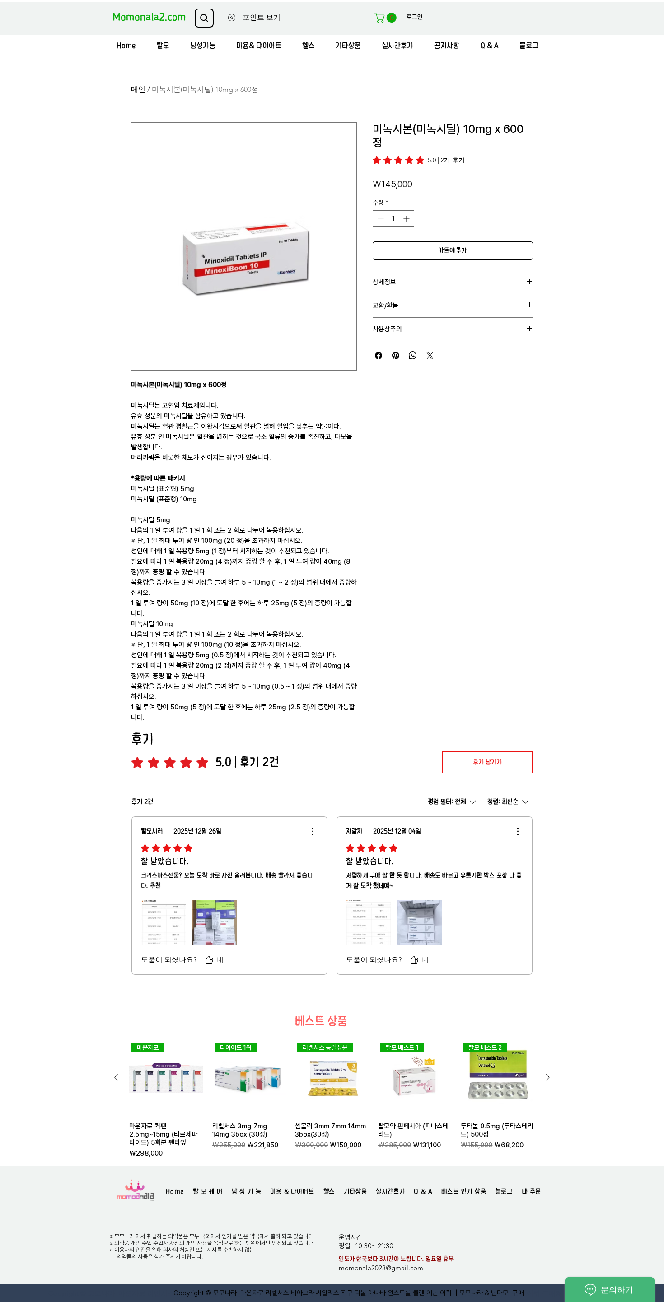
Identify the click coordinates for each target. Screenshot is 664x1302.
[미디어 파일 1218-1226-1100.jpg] (163, 922)
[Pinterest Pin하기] (395, 355)
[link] (419, 160)
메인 (138, 89)
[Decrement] (379, 218)
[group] (332, 1099)
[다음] (547, 1077)
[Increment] (407, 218)
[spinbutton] (393, 218)
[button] (386, 18)
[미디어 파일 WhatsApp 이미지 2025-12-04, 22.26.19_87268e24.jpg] (419, 922)
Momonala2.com (149, 17)
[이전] (116, 1077)
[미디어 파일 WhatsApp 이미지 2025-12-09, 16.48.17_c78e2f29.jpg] (214, 922)
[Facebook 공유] (378, 355)
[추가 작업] (312, 831)
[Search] (204, 18)
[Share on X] (430, 355)
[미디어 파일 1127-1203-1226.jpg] (368, 922)
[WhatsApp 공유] (412, 355)
